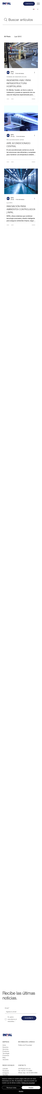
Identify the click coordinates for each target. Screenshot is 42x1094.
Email (7, 1008)
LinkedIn (5, 1068)
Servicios (5, 1049)
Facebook (6, 1071)
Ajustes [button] (21, 1091)
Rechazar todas (11, 1088)
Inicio (4, 1045)
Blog (4, 1057)
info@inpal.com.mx (24, 1068)
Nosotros (5, 1047)
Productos (6, 1051)
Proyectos (6, 1055)
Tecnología (6, 1053)
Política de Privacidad (25, 1045)
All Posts (7, 36)
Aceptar (31, 1088)
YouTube (5, 1075)
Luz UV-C (17, 36)
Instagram (6, 1073)
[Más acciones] (35, 72)
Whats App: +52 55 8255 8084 (27, 1073)
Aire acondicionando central (15, 139)
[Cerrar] (39, 1078)
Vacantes (5, 1059)
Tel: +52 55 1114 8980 (25, 1070)
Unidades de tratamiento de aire (16, 76)
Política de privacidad (28, 1083)
